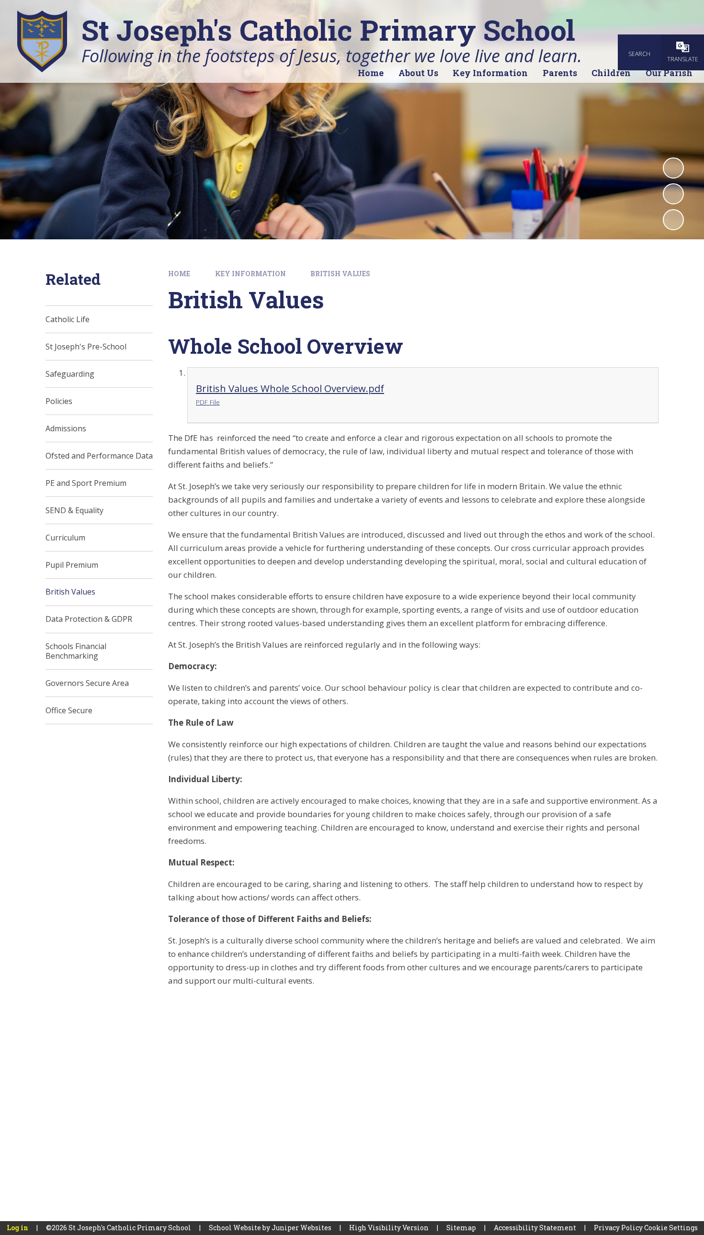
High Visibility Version (389, 1227)
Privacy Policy (618, 1227)
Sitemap (461, 1227)
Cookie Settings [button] (671, 1227)
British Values (340, 273)
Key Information (250, 273)
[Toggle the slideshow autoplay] (673, 168)
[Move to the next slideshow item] (673, 219)
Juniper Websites (301, 1227)
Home (179, 273)
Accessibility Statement (535, 1227)
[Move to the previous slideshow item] (673, 193)
